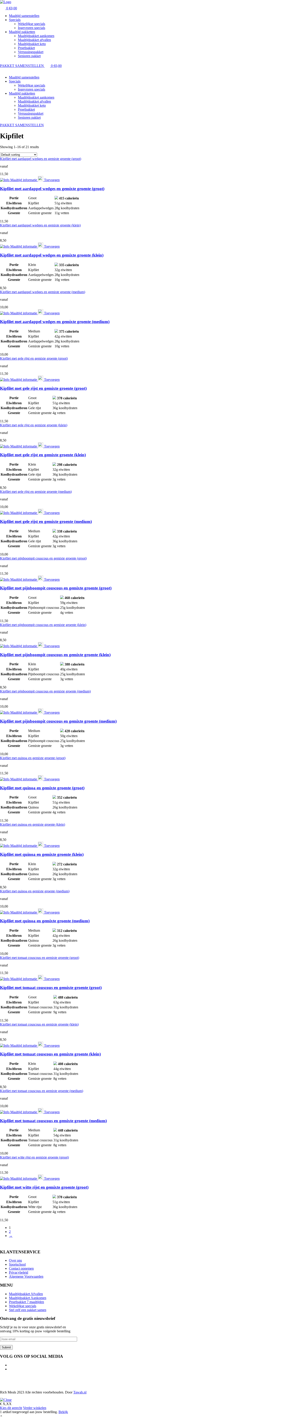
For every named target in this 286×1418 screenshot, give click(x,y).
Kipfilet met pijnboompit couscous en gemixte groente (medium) (45, 691)
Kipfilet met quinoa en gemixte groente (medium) (34, 891)
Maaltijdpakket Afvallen (26, 1294)
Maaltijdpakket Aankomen (27, 1298)
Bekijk (63, 1412)
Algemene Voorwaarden (26, 1276)
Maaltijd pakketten (22, 32)
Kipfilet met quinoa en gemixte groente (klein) (32, 824)
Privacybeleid (18, 1272)
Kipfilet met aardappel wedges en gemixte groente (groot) (40, 159)
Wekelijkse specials (31, 24)
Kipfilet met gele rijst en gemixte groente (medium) (36, 491)
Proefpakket (26, 48)
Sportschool (17, 1264)
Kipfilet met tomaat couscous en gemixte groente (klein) (39, 1024)
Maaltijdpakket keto (32, 44)
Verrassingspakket (30, 52)
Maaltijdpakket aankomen (36, 36)
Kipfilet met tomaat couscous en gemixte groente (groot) (39, 958)
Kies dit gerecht (11, 1408)
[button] (1, 1416)
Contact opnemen (21, 1268)
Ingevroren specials (31, 28)
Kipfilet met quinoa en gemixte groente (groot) (32, 758)
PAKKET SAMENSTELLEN (22, 66)
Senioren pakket (29, 56)
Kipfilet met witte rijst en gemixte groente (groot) (34, 1157)
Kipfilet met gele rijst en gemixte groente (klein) (33, 425)
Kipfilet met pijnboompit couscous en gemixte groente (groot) (43, 558)
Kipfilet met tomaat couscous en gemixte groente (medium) (41, 1091)
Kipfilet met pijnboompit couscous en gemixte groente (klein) (43, 625)
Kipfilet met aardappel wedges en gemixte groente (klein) (40, 225)
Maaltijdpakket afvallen (34, 40)
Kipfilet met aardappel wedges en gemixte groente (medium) (42, 292)
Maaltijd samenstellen (24, 16)
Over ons (15, 1260)
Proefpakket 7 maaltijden (26, 1302)
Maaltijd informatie (23, 180)
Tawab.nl (79, 1392)
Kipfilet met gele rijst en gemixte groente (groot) (34, 358)
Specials (15, 20)
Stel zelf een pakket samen (27, 1310)
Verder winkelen (34, 1408)
